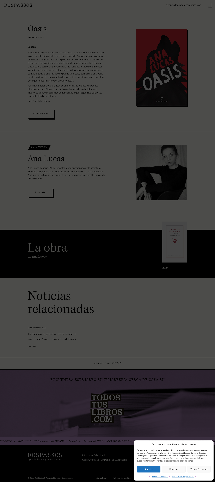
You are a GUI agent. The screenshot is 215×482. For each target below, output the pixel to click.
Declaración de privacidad (183, 476)
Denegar (173, 469)
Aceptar (149, 469)
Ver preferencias (199, 469)
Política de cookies (160, 476)
